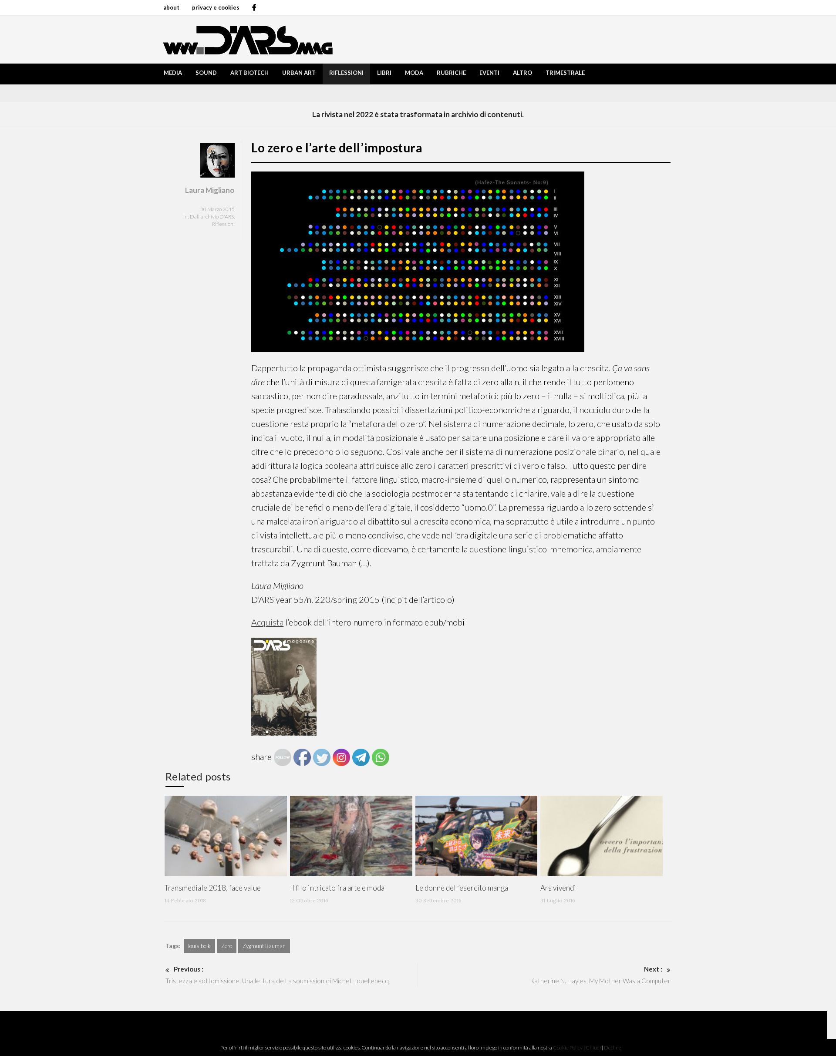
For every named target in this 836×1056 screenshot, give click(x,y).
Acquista (267, 622)
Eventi (489, 72)
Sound (206, 72)
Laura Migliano (210, 190)
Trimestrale (565, 72)
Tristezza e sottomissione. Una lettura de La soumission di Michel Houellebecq (277, 975)
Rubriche (451, 72)
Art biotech (249, 72)
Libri (384, 72)
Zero (226, 945)
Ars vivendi (558, 887)
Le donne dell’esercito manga (461, 887)
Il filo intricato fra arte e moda (337, 887)
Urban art (299, 72)
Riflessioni (346, 72)
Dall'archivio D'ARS (212, 216)
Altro (522, 72)
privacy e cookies (215, 7)
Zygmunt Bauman (264, 945)
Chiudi (593, 1047)
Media (173, 72)
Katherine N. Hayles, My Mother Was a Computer (600, 975)
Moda (414, 72)
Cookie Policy (568, 1047)
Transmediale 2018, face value (213, 887)
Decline (612, 1047)
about (171, 7)
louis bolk (199, 945)
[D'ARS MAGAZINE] (246, 39)
